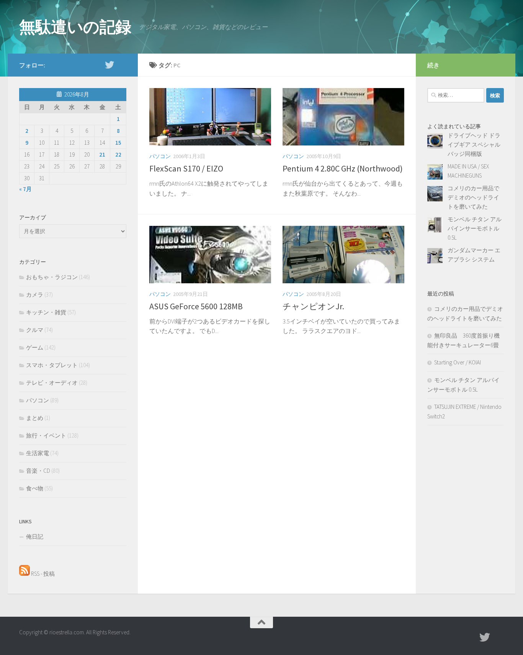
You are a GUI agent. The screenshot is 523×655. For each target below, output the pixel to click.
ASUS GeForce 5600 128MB (196, 306)
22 (118, 154)
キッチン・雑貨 (46, 312)
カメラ (34, 294)
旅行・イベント (46, 435)
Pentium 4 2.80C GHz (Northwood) (343, 168)
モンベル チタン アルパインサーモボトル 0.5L (475, 228)
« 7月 (25, 189)
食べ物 (34, 488)
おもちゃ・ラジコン (52, 277)
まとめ (34, 417)
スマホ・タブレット (52, 365)
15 (118, 142)
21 (102, 154)
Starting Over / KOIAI (457, 362)
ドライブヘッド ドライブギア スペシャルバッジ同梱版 (474, 144)
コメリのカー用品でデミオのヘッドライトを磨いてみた (473, 197)
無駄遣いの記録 (75, 27)
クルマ (34, 329)
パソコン (160, 156)
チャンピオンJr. (313, 306)
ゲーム (34, 347)
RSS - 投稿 (42, 573)
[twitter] (109, 64)
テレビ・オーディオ (52, 382)
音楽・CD (38, 470)
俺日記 (34, 536)
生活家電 (37, 453)
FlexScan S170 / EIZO (186, 168)
